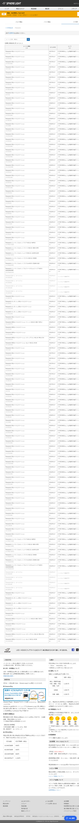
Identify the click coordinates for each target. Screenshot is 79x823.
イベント (60, 8)
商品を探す (6, 803)
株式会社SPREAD (19, 816)
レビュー (23, 803)
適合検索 (5, 806)
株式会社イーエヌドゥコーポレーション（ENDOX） (46, 816)
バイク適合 (47, 22)
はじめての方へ (25, 801)
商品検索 (33, 8)
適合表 (47, 8)
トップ (7, 8)
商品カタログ (20, 8)
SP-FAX (28, 816)
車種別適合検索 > (8, 676)
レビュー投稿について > (56, 776)
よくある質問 (49, 801)
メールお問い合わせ (51, 803)
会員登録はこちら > (55, 790)
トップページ (6, 801)
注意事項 (11, 33)
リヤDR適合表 (9, 28)
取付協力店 (24, 808)
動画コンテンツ (25, 811)
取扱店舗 (23, 806)
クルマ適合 (19, 22)
